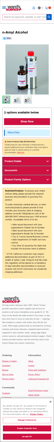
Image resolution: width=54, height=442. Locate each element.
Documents (11, 170)
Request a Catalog (9, 361)
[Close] (50, 402)
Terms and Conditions (37, 370)
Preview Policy (8, 379)
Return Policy (14, 132)
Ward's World (33, 395)
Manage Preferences (27, 420)
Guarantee (6, 366)
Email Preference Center (38, 390)
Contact (31, 366)
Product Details (13, 161)
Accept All (27, 437)
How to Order (8, 374)
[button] (33, 8)
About (30, 361)
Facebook (6, 393)
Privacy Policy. (36, 414)
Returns (5, 370)
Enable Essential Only (27, 428)
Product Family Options (18, 179)
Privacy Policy (34, 374)
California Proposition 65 (38, 379)
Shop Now (27, 121)
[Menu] (4, 8)
